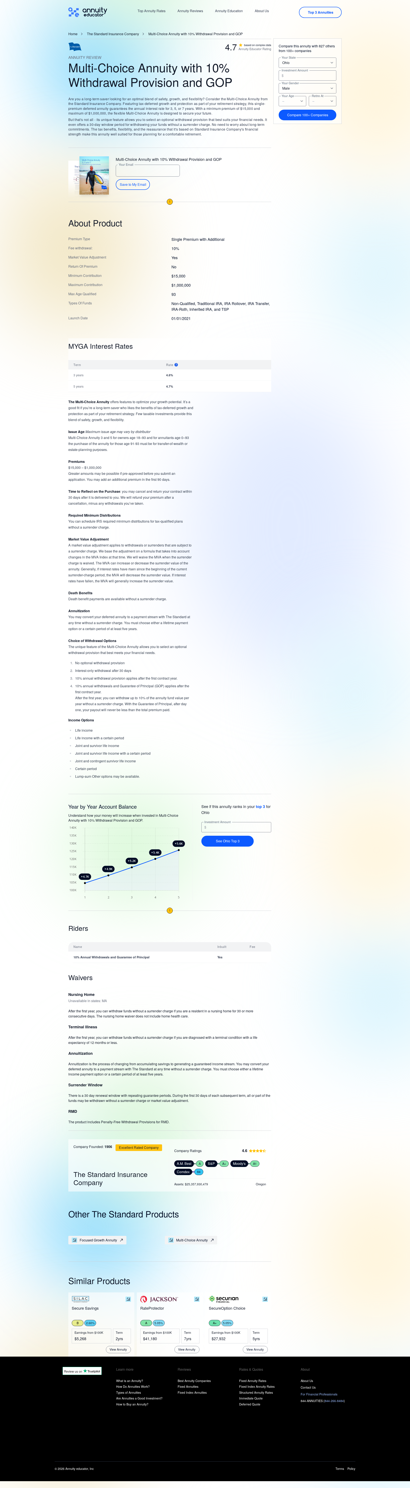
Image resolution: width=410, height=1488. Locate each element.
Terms (339, 1469)
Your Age (288, 96)
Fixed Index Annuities (192, 1392)
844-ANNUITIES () (323, 1401)
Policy (351, 1469)
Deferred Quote (249, 1404)
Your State (289, 57)
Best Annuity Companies (194, 1381)
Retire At (318, 96)
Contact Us (308, 1387)
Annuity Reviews (190, 10)
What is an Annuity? (129, 1381)
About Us (262, 10)
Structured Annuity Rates (256, 1392)
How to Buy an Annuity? (132, 1404)
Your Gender (290, 83)
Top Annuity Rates (151, 10)
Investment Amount (217, 822)
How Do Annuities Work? (133, 1386)
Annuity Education (229, 10)
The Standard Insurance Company (113, 34)
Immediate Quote (251, 1398)
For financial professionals (319, 1394)
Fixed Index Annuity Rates (257, 1386)
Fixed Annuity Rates (252, 1381)
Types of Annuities (128, 1392)
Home (73, 34)
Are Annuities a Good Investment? (139, 1398)
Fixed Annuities (188, 1386)
